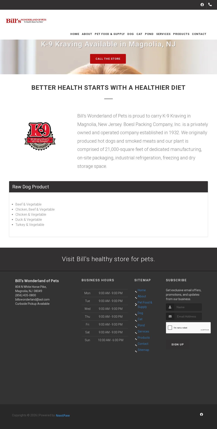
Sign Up (177, 344)
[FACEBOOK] (202, 5)
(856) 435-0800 (25, 295)
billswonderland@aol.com (32, 299)
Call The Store (108, 58)
